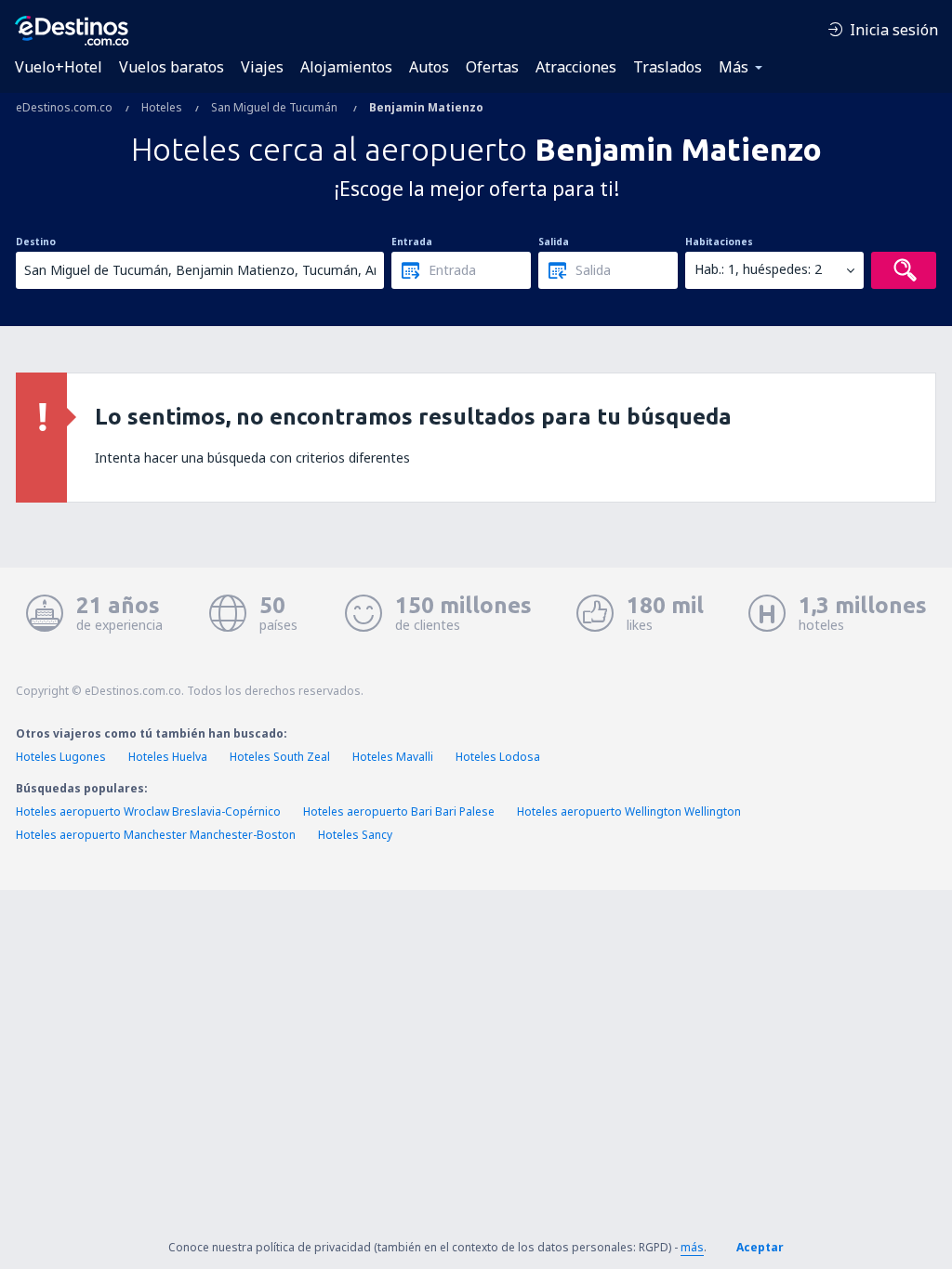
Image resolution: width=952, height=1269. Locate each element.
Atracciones (576, 67)
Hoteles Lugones (61, 757)
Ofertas (492, 67)
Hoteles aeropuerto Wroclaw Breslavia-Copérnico (148, 811)
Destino (36, 241)
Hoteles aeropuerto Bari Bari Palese (399, 811)
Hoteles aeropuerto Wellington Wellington (629, 811)
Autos (429, 67)
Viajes (262, 67)
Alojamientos (346, 67)
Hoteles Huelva (167, 757)
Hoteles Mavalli (392, 757)
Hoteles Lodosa (498, 757)
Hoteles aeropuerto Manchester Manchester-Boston (156, 835)
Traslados (667, 67)
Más (733, 67)
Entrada (411, 241)
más (692, 1247)
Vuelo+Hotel (58, 67)
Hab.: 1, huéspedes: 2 (758, 269)
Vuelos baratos (171, 67)
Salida (553, 241)
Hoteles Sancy (355, 835)
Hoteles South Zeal (280, 757)
